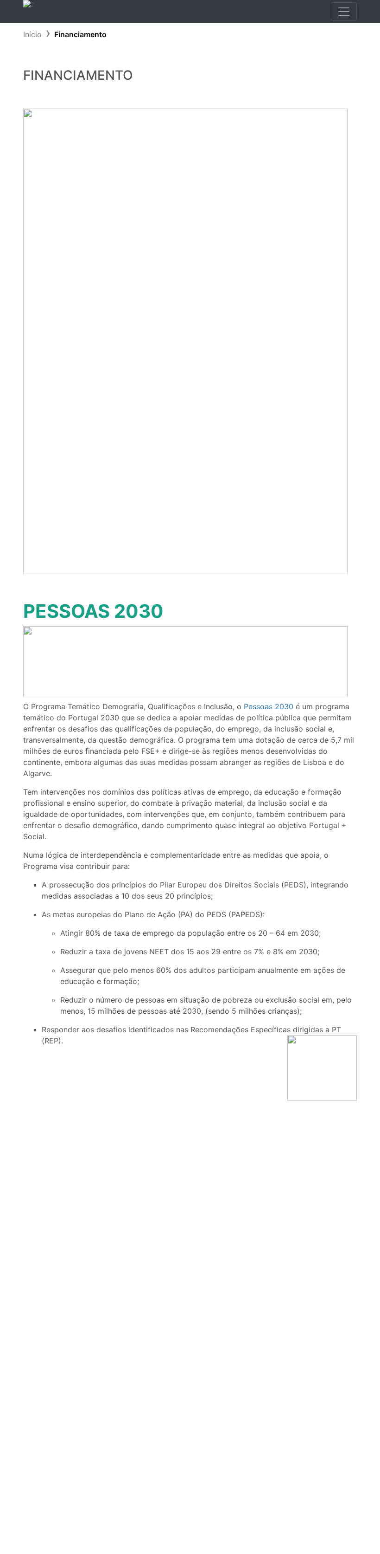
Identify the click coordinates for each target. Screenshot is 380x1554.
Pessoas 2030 (268, 706)
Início (32, 34)
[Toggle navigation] (344, 11)
